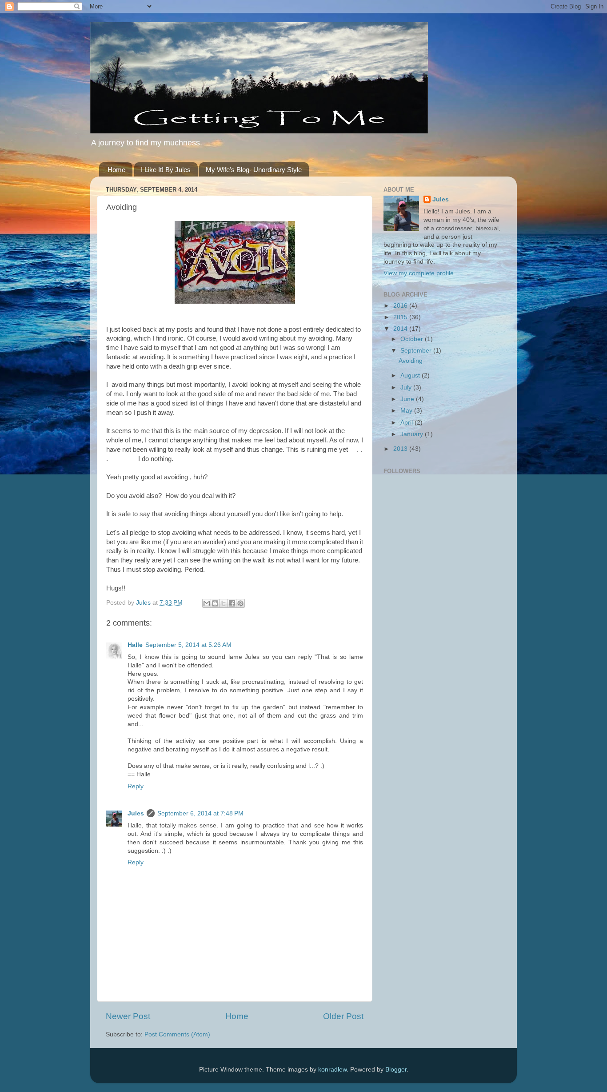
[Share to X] (223, 603)
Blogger (396, 1069)
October (412, 339)
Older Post (343, 1016)
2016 (401, 305)
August (411, 375)
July (406, 387)
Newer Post (128, 1016)
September (416, 350)
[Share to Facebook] (232, 603)
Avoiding (411, 360)
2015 (401, 317)
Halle (135, 645)
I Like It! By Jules (166, 169)
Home (116, 169)
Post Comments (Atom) (177, 1034)
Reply (136, 786)
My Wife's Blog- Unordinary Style (254, 169)
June (408, 399)
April (407, 422)
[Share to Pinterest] (240, 603)
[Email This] (206, 603)
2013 (401, 449)
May (407, 410)
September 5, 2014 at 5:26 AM (188, 645)
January (412, 434)
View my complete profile (418, 273)
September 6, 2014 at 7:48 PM (200, 813)
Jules (136, 813)
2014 (401, 328)
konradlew (332, 1069)
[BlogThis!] (215, 603)
